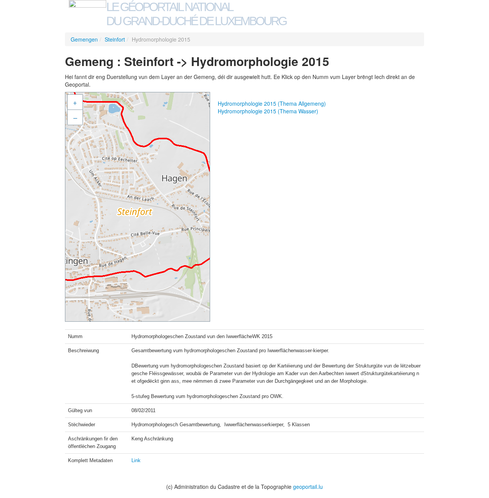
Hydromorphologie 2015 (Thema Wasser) (268, 111)
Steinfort (115, 39)
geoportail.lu (308, 486)
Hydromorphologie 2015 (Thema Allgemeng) (272, 103)
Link (136, 460)
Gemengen (84, 39)
